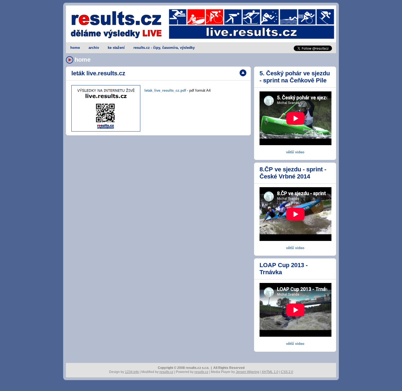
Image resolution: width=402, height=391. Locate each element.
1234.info (132, 372)
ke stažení (116, 48)
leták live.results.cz (98, 73)
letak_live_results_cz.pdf (165, 90)
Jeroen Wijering (247, 372)
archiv (94, 48)
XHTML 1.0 (270, 372)
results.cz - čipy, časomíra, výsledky (164, 48)
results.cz (166, 372)
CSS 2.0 (287, 372)
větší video (295, 152)
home (75, 48)
